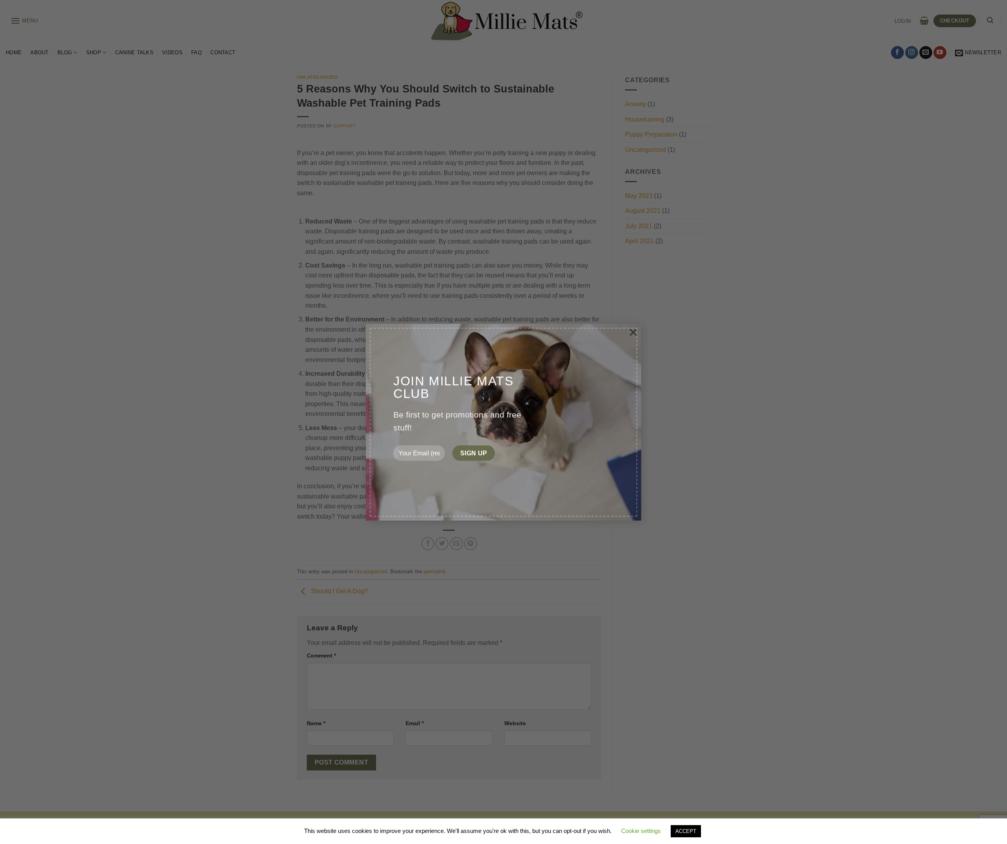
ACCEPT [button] (685, 831)
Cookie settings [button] (641, 830)
